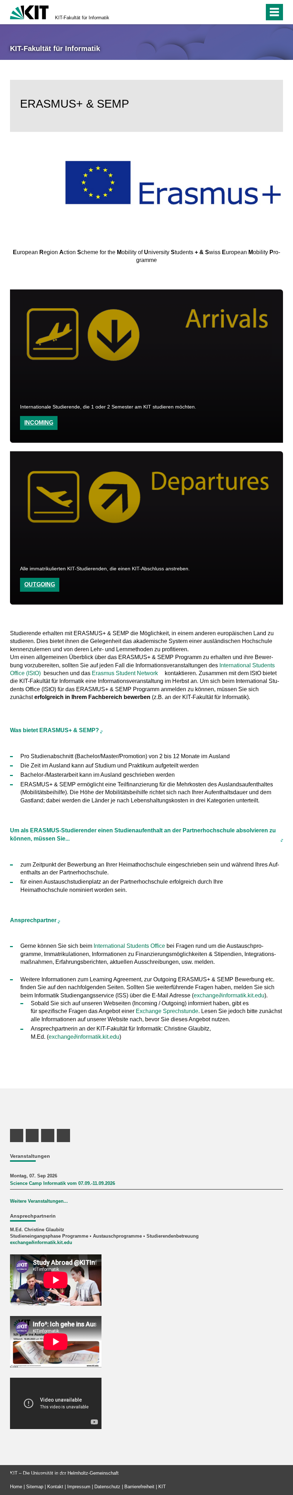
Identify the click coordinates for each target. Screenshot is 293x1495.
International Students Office (129, 946)
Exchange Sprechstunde (167, 1011)
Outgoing (39, 584)
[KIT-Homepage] (29, 12)
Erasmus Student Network (125, 673)
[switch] (243, 12)
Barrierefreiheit (139, 1486)
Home (16, 1486)
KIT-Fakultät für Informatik (82, 17)
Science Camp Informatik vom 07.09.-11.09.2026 (62, 1183)
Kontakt (55, 1486)
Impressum (78, 1486)
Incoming (38, 423)
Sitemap (34, 1486)
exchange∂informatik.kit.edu (229, 995)
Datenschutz (107, 1486)
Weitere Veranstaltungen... (39, 1201)
